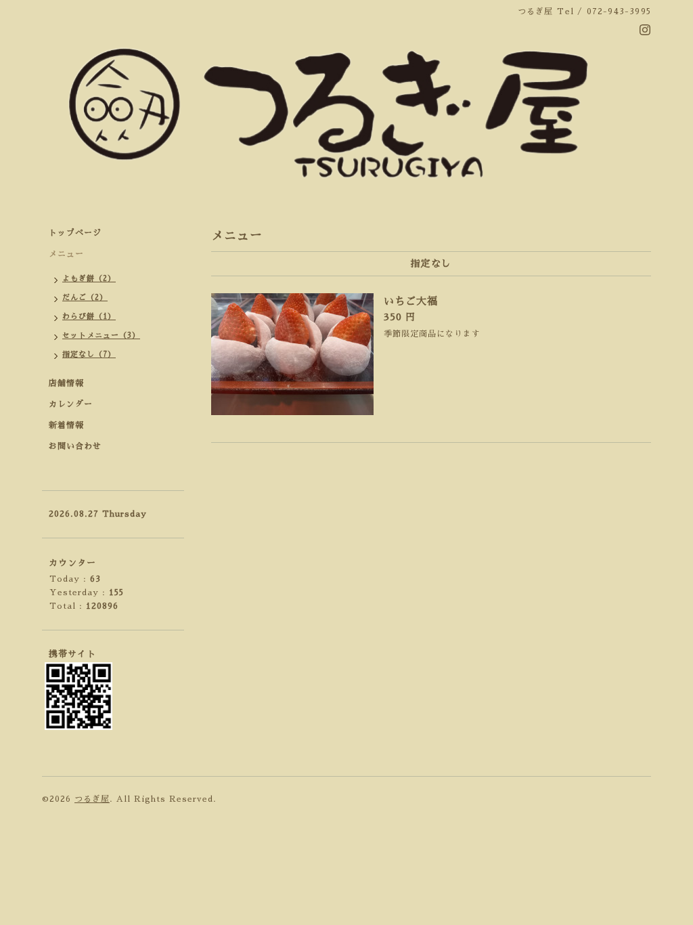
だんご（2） (85, 297)
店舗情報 (66, 383)
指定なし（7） (89, 354)
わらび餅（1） (89, 316)
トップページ (75, 233)
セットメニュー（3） (101, 335)
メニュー (66, 254)
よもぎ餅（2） (89, 278)
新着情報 (66, 425)
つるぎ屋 (92, 799)
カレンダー (71, 404)
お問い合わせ (75, 446)
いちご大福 (411, 301)
